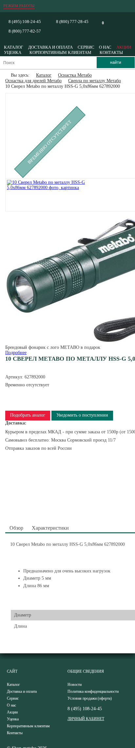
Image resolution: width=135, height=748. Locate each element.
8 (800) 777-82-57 (25, 31)
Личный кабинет (86, 718)
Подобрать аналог (27, 415)
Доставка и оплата (50, 47)
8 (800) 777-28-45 (72, 21)
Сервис (86, 47)
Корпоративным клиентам (60, 52)
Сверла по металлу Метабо (94, 80)
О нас (105, 47)
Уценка (12, 52)
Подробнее (16, 352)
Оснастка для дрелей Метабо (33, 80)
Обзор (16, 528)
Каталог (13, 47)
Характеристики (50, 528)
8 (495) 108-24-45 (25, 21)
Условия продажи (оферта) (90, 698)
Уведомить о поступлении (82, 415)
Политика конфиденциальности (93, 691)
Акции (123, 47)
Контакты (111, 52)
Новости (75, 684)
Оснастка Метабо (75, 75)
